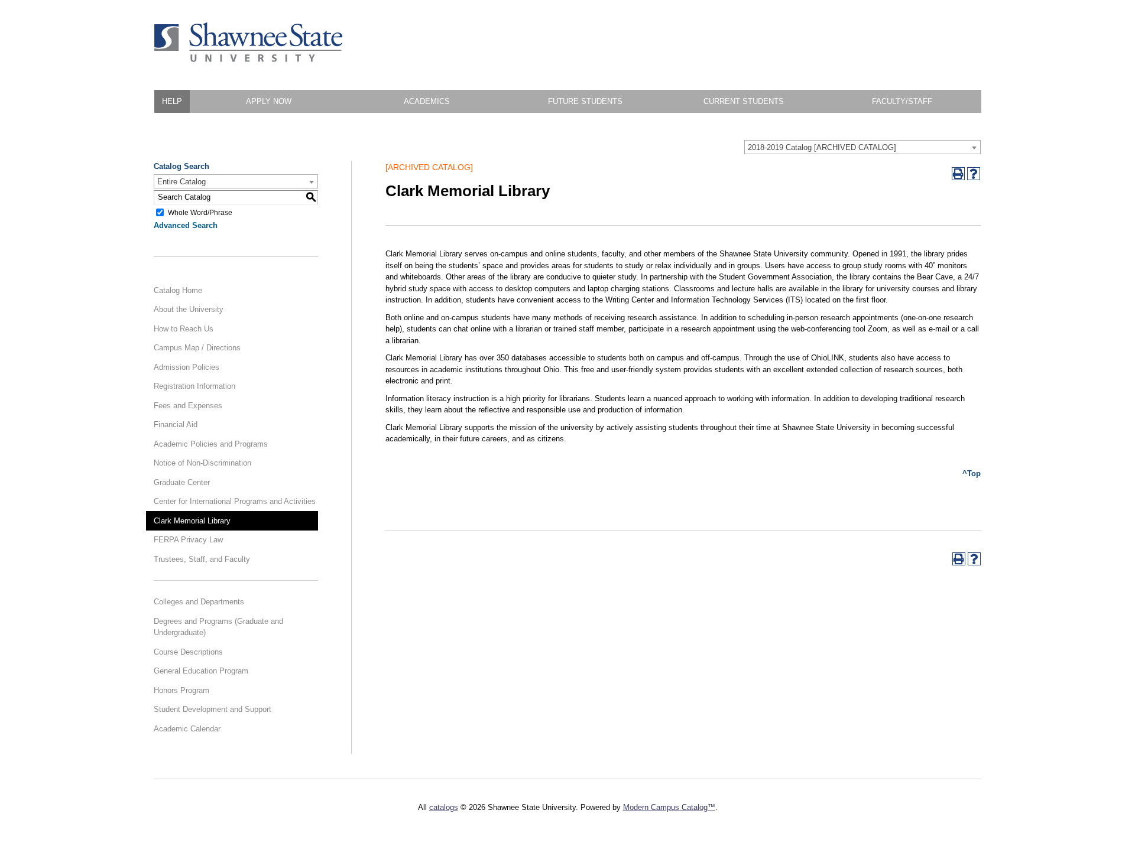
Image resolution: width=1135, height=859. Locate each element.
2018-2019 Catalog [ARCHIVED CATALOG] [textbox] (822, 147)
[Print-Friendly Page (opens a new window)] (958, 173)
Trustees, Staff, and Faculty (202, 559)
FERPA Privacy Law (188, 539)
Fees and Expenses (188, 405)
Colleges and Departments (199, 601)
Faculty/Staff (902, 101)
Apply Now (268, 101)
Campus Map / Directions (197, 347)
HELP (172, 101)
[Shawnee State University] (248, 59)
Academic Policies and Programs (211, 444)
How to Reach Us (183, 328)
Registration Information (194, 386)
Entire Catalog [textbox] (181, 181)
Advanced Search (186, 225)
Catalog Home (178, 290)
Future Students (585, 101)
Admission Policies (186, 367)
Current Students (743, 101)
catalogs (443, 807)
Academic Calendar (187, 728)
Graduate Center (182, 482)
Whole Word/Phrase (200, 212)
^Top (971, 473)
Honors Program (181, 690)
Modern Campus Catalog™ (669, 807)
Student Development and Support (212, 709)
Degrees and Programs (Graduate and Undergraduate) (218, 627)
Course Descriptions (188, 651)
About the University (188, 309)
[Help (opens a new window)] (973, 173)
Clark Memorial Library (192, 520)
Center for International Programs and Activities (235, 501)
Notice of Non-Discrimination (202, 462)
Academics (427, 101)
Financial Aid (175, 424)
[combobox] (862, 147)
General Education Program (201, 670)
